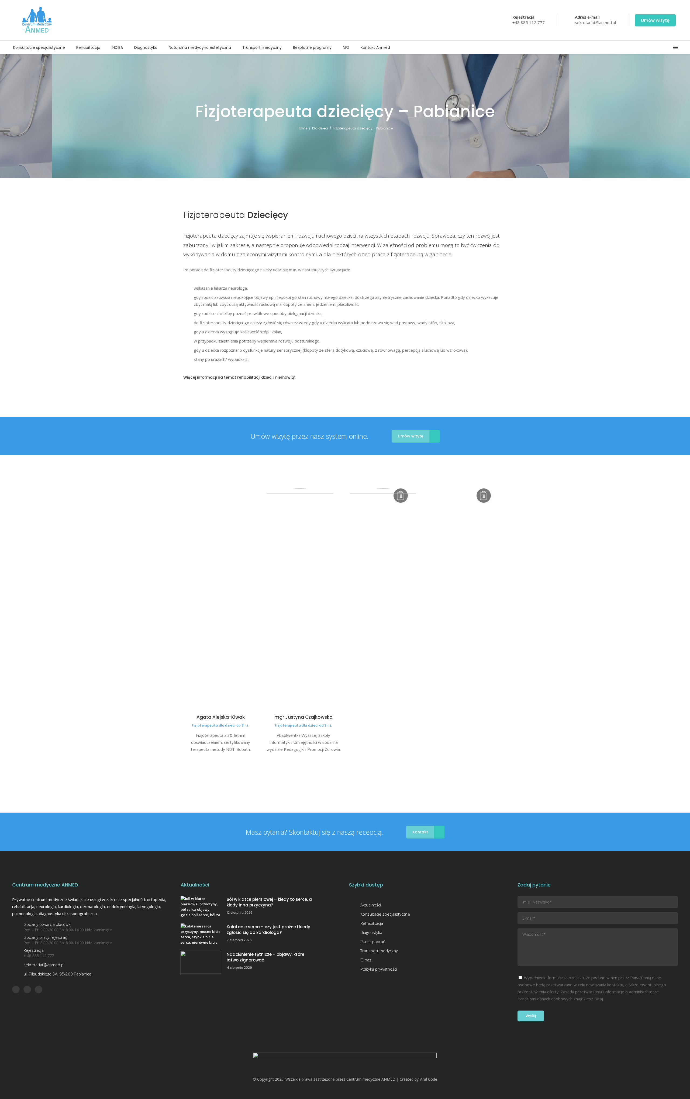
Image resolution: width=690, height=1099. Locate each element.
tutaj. (599, 998)
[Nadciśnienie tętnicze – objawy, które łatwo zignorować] (201, 962)
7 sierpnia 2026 (239, 940)
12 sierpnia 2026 (240, 912)
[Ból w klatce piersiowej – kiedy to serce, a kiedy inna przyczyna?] (201, 907)
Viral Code (428, 1079)
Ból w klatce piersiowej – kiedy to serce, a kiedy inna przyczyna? (269, 902)
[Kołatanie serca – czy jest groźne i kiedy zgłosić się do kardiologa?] (201, 934)
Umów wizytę (655, 20)
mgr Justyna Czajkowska (303, 717)
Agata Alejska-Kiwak (220, 717)
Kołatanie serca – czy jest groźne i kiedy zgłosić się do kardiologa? (268, 930)
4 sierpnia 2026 (239, 967)
